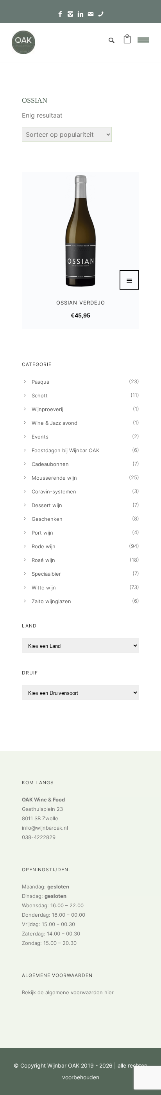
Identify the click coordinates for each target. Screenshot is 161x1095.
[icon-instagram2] (72, 14)
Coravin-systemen (54, 491)
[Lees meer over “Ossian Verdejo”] (129, 280)
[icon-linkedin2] (82, 14)
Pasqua (40, 382)
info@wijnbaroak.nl (45, 828)
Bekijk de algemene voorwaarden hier (68, 992)
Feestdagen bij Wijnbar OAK (65, 450)
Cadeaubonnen (50, 464)
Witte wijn (44, 587)
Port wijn (42, 532)
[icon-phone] (101, 14)
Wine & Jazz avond (54, 423)
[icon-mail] (93, 14)
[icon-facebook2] (62, 14)
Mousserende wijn (54, 478)
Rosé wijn (43, 560)
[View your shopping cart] (127, 40)
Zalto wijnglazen (51, 601)
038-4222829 (38, 837)
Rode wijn (43, 546)
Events (40, 436)
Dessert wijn (47, 505)
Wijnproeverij (47, 409)
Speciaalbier (46, 574)
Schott (40, 395)
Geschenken (47, 519)
